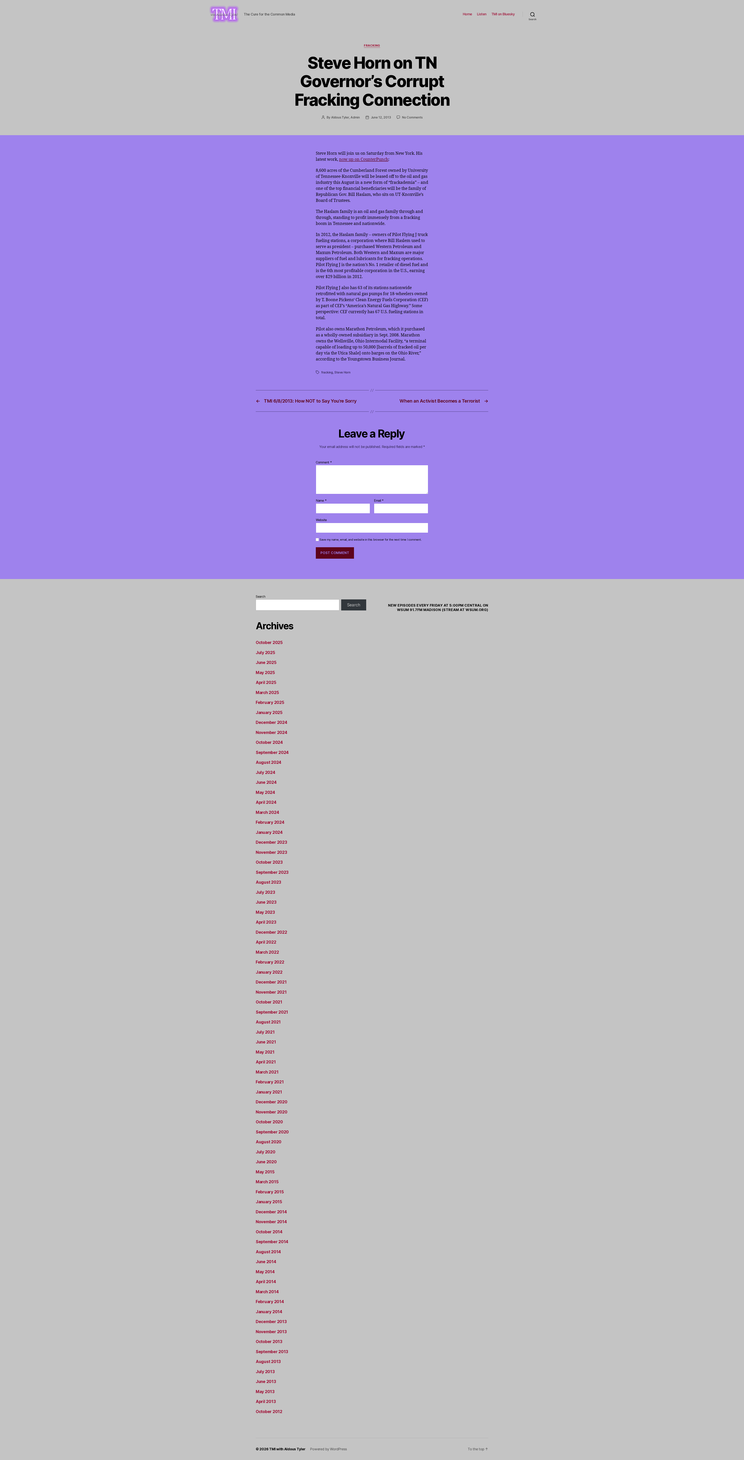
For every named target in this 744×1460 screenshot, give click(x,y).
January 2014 (269, 1311)
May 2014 (265, 1271)
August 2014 (268, 1251)
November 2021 (271, 992)
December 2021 (271, 982)
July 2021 (265, 1032)
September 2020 (272, 1132)
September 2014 (272, 1241)
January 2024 (269, 832)
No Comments (412, 117)
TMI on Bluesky (503, 14)
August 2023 (268, 882)
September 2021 (272, 1012)
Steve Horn (342, 372)
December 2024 (271, 722)
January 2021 (269, 1092)
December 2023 (271, 842)
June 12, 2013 (381, 117)
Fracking (372, 45)
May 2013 (265, 1391)
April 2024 (266, 802)
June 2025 (266, 662)
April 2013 (266, 1401)
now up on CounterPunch (363, 159)
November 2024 (271, 732)
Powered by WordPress (328, 1449)
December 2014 (271, 1211)
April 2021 (266, 1062)
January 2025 (269, 712)
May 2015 (265, 1172)
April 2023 (266, 922)
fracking (327, 372)
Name (321, 500)
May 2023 (265, 912)
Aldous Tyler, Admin (345, 117)
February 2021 (270, 1082)
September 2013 (272, 1351)
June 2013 (266, 1381)
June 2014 (266, 1261)
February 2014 (270, 1301)
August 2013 (268, 1361)
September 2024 (272, 752)
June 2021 (266, 1042)
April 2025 (266, 682)
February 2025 (270, 702)
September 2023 (272, 872)
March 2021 (267, 1072)
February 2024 (270, 822)
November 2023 (271, 852)
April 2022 (266, 942)
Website (321, 520)
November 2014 (271, 1221)
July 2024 (265, 772)
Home (467, 14)
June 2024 (266, 782)
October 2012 (269, 1411)
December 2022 (271, 932)
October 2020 (269, 1121)
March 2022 (267, 952)
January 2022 (269, 972)
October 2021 (269, 1002)
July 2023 (265, 892)
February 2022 (270, 962)
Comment (324, 462)
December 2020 (271, 1102)
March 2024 (267, 812)
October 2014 (269, 1231)
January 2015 (269, 1201)
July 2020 (265, 1152)
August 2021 (268, 1022)
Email (379, 500)
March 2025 (267, 692)
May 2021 (265, 1052)
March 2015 (267, 1181)
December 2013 (271, 1321)
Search (260, 596)
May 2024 (265, 792)
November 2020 (271, 1112)
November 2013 (271, 1331)
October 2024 (269, 742)
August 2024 (268, 762)
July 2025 (265, 652)
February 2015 (270, 1191)
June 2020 (266, 1161)
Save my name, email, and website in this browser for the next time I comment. (371, 539)
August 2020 (268, 1141)
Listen (482, 14)
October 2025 (269, 642)
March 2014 (267, 1291)
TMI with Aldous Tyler (287, 1449)
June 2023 (266, 902)
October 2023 (269, 862)
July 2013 (265, 1371)
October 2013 (269, 1341)
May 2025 (265, 672)
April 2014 (266, 1281)
